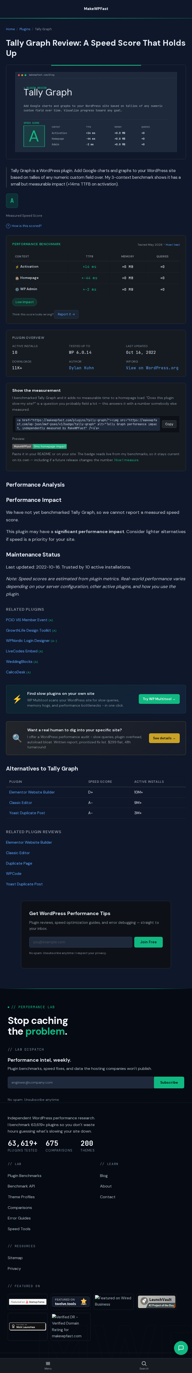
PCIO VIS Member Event (29, 619)
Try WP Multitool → (159, 699)
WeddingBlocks (22, 661)
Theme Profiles (21, 1196)
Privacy (14, 1268)
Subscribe (169, 1082)
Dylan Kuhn (81, 368)
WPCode (14, 873)
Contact (108, 1196)
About (106, 1186)
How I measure (126, 460)
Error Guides (19, 1218)
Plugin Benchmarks (25, 1175)
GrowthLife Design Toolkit (31, 630)
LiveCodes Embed (24, 651)
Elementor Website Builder (32, 792)
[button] (181, 1348)
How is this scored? (27, 226)
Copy (169, 424)
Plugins (25, 29)
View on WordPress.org (152, 368)
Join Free (148, 942)
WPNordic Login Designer (31, 640)
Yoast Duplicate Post (27, 813)
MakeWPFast (96, 8)
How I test (173, 245)
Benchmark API (21, 1186)
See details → (164, 738)
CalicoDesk (18, 672)
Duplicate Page (19, 863)
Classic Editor (20, 802)
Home (10, 29)
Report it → (66, 314)
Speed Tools (19, 1228)
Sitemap (15, 1257)
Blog (104, 1175)
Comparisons (20, 1207)
